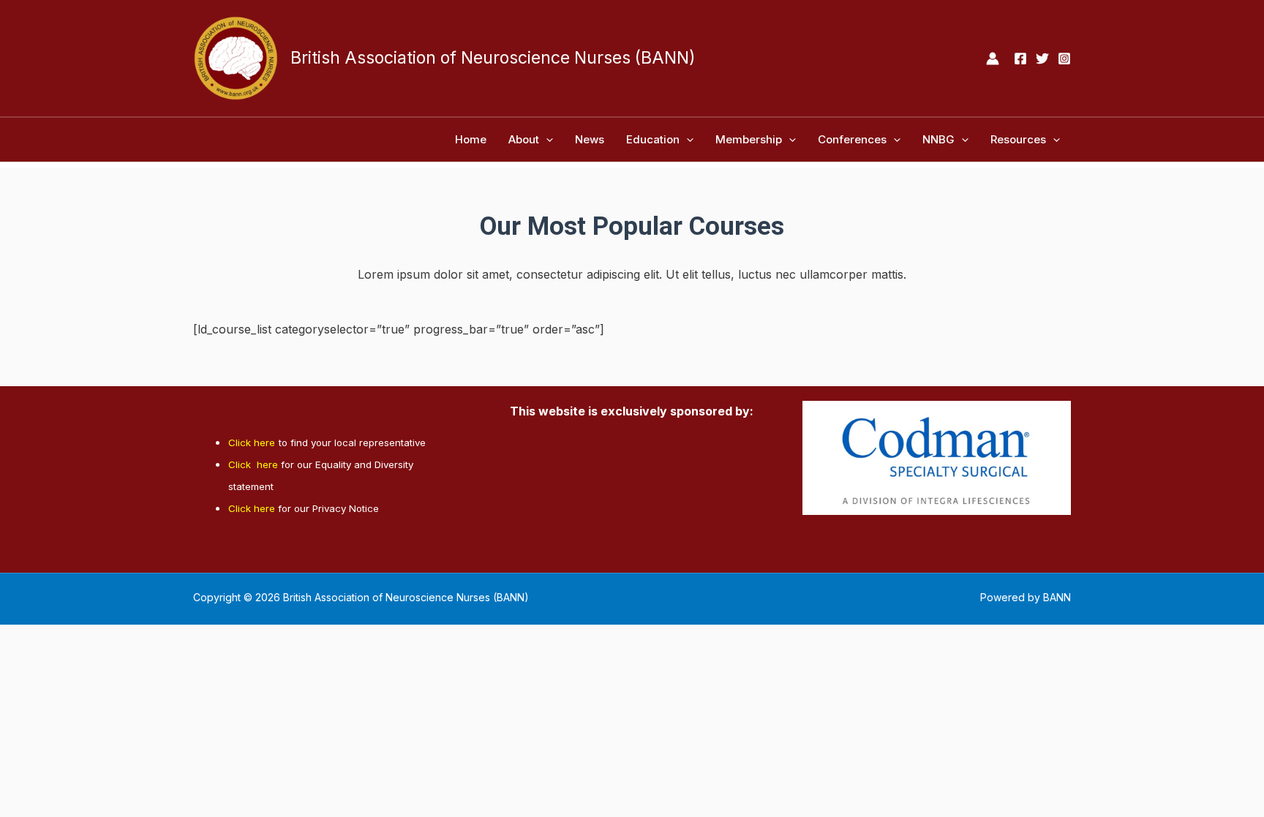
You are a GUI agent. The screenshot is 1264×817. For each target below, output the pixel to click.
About (523, 139)
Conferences (852, 139)
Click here (251, 442)
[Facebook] (1020, 58)
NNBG (938, 139)
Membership (748, 139)
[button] (546, 140)
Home (470, 139)
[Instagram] (1064, 58)
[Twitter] (1042, 58)
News (589, 139)
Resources (1018, 139)
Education (653, 139)
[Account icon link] (992, 58)
